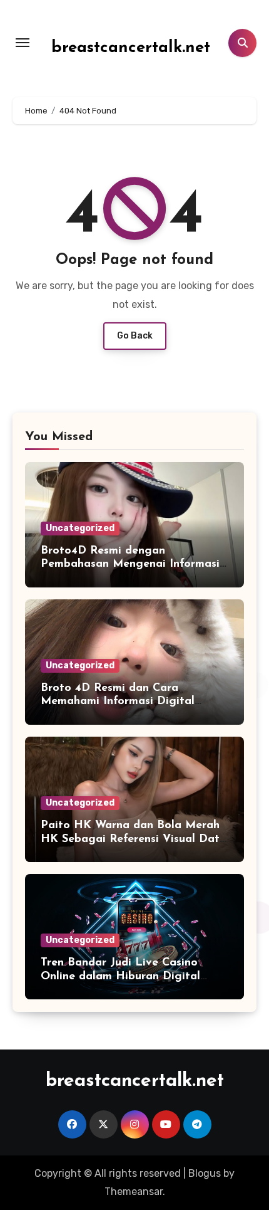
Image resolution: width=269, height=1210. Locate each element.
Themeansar (133, 1191)
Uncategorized (80, 528)
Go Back (135, 335)
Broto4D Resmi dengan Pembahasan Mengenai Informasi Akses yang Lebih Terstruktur (130, 564)
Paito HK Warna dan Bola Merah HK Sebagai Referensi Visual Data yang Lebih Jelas (133, 839)
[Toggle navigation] (23, 42)
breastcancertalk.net (130, 47)
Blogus (204, 1173)
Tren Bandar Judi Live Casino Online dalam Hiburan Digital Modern (120, 976)
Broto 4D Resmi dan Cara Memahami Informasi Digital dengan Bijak (118, 702)
